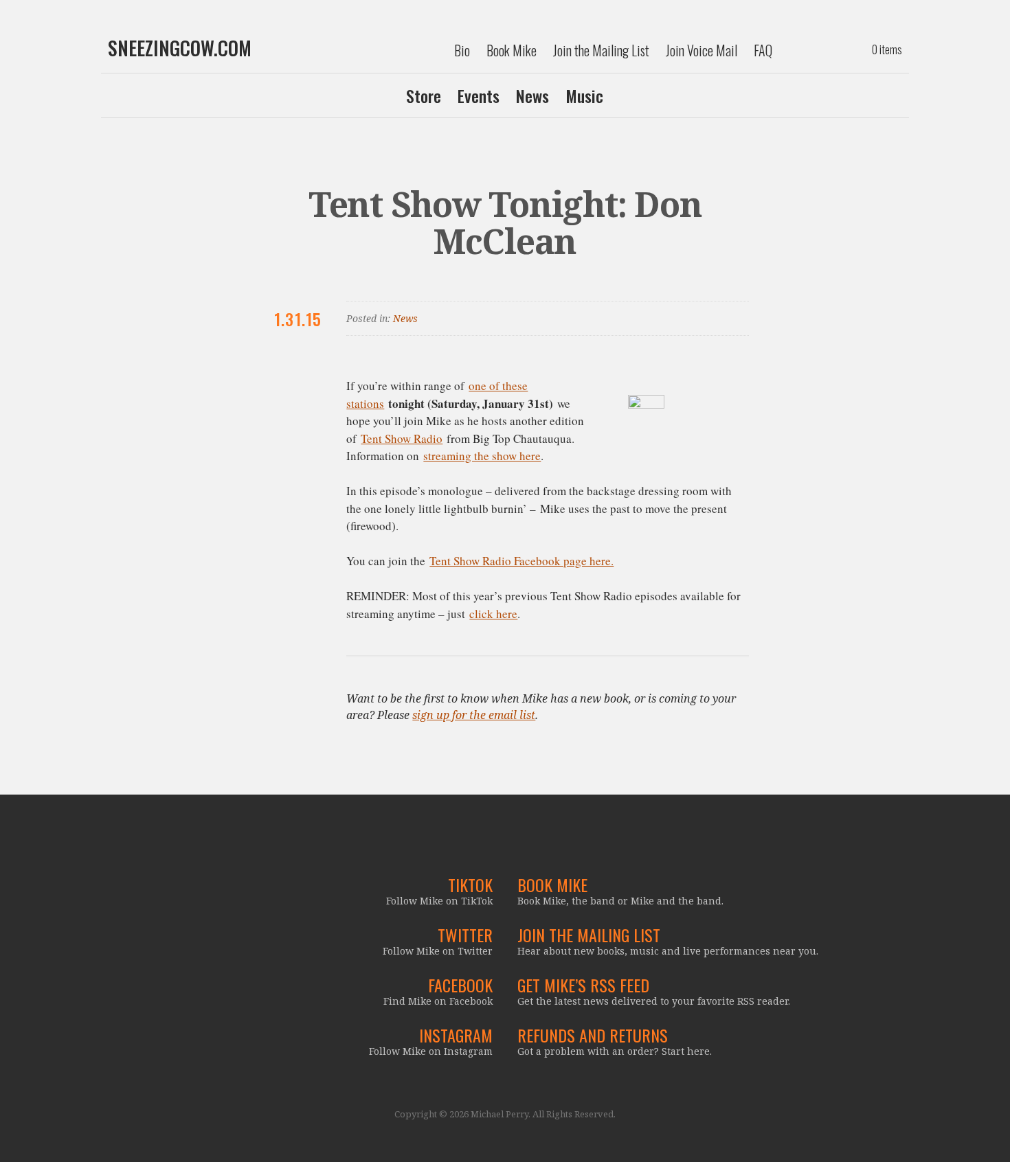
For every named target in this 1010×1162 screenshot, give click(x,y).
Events (479, 95)
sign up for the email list (473, 714)
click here (493, 614)
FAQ (763, 50)
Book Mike (511, 50)
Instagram (456, 1035)
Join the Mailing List (601, 50)
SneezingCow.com (179, 48)
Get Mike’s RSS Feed (583, 985)
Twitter (465, 934)
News (532, 95)
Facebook (460, 985)
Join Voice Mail (701, 50)
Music (584, 95)
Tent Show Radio (401, 438)
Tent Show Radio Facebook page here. (521, 561)
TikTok (470, 884)
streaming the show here (482, 456)
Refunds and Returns (592, 1035)
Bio (462, 50)
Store (423, 95)
